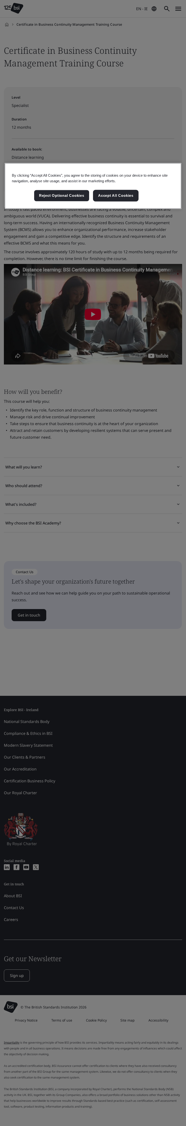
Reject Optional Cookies (61, 195)
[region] (93, 186)
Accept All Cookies (115, 195)
